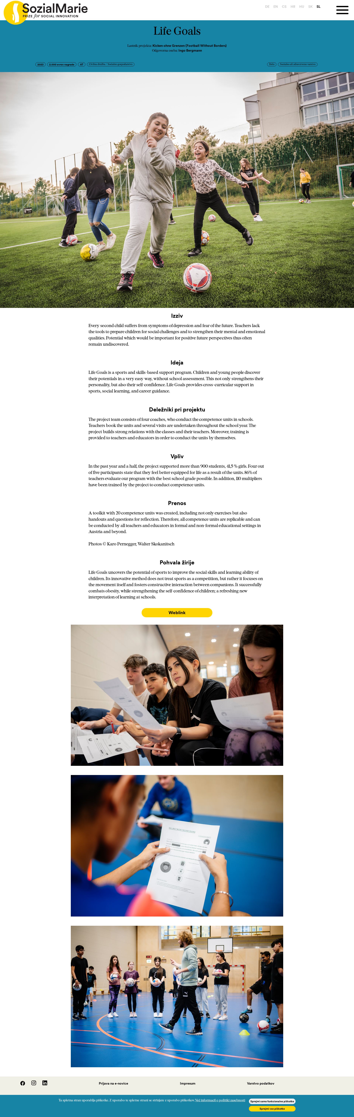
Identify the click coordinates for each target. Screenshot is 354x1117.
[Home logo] (44, 11)
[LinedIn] (42, 1084)
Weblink (177, 612)
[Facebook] (20, 1084)
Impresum (187, 1083)
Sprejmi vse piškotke (272, 1108)
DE (267, 6)
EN (275, 6)
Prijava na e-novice (113, 1083)
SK (310, 6)
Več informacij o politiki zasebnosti (220, 1100)
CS (284, 6)
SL (318, 6)
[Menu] (345, 10)
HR (293, 6)
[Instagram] (31, 1084)
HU (301, 6)
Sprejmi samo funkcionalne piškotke (272, 1101)
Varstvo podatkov (260, 1083)
